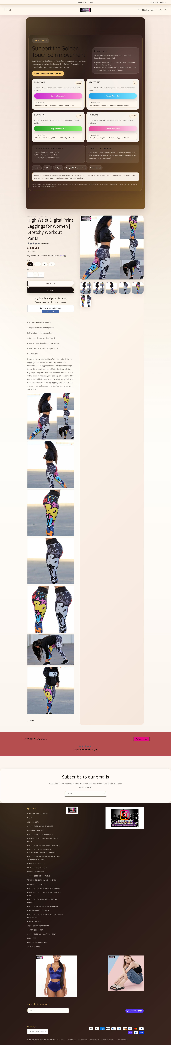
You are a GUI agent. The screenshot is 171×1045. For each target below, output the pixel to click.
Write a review (141, 739)
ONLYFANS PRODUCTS (35, 930)
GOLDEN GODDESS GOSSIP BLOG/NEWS (42, 934)
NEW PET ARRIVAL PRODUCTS (38, 911)
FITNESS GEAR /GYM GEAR (37, 868)
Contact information (107, 1039)
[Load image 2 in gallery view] (99, 288)
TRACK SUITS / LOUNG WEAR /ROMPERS (42, 880)
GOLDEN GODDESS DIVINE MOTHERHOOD (42, 906)
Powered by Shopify (59, 1039)
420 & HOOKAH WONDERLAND (38, 926)
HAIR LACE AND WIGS (35, 830)
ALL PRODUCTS (33, 822)
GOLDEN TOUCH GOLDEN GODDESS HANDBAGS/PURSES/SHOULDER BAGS (41, 851)
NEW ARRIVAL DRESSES (35, 864)
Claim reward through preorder (47, 73)
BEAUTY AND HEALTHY (35, 872)
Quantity (30, 269)
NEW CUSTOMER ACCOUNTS (37, 814)
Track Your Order (33, 946)
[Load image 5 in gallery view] (138, 288)
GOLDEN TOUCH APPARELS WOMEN (42, 1039)
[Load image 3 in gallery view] (112, 288)
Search (29, 818)
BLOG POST (31, 938)
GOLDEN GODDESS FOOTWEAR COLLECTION (43, 845)
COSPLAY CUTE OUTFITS (36, 884)
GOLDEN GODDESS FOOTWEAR (38, 876)
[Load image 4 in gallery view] (125, 288)
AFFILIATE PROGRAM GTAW (37, 942)
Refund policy (72, 1039)
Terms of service (94, 1039)
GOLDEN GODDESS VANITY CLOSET (40, 826)
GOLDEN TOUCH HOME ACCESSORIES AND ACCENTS (42, 900)
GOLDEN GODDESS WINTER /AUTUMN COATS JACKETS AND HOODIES (43, 858)
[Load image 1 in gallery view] (86, 288)
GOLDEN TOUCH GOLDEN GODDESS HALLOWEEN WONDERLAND (45, 916)
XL (38, 264)
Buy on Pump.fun (58, 96)
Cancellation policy (122, 1039)
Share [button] (32, 720)
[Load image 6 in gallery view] (86, 301)
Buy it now (51, 290)
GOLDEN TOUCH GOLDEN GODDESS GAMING (43, 888)
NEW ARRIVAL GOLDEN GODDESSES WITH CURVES (42, 839)
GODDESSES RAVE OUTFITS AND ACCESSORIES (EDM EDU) (44, 893)
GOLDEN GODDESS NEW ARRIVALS (39, 834)
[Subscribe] (103, 794)
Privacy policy (82, 1039)
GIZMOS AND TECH (34, 922)
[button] (4, 9)
